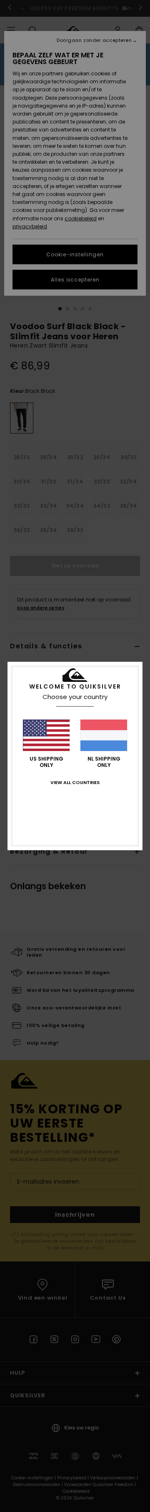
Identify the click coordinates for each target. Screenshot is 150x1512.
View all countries (75, 782)
